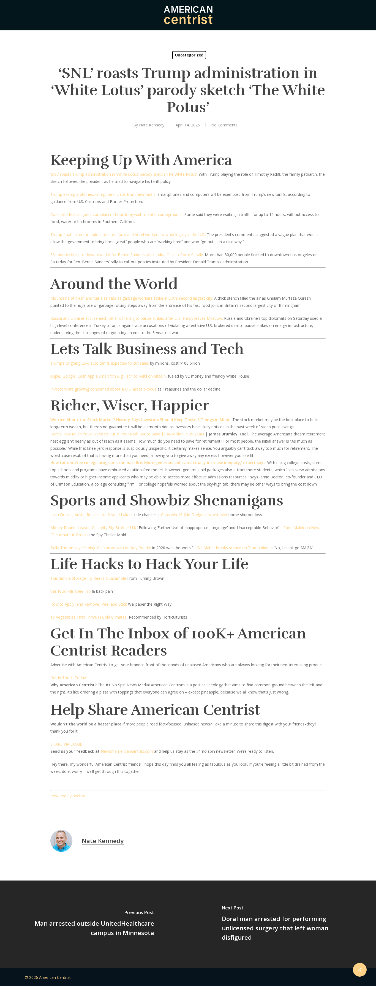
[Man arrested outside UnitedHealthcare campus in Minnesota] (94, 924)
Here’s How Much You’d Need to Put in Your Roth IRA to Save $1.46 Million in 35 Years (127, 434)
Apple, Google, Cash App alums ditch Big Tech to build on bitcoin (108, 376)
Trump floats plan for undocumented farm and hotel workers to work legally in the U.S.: (128, 234)
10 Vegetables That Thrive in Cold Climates (88, 617)
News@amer (112, 751)
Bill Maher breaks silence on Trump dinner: (235, 547)
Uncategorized (189, 55)
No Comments (224, 125)
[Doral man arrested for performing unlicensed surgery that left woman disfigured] (282, 924)
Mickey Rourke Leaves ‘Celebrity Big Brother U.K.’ (94, 527)
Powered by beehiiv (67, 795)
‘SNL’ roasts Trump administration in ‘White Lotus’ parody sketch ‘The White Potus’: (124, 174)
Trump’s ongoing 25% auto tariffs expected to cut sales (99, 363)
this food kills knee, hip (70, 591)
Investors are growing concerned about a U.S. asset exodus (103, 389)
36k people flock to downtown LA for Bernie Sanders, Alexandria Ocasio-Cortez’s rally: (127, 254)
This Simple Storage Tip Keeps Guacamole (88, 578)
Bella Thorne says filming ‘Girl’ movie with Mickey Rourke (100, 547)
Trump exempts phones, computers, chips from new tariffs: (103, 194)
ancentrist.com (140, 751)
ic (125, 751)
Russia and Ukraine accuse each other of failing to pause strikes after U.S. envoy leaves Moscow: (136, 318)
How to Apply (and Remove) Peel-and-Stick (88, 604)
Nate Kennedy (151, 125)
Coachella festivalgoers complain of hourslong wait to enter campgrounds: (116, 214)
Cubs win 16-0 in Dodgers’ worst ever (194, 514)
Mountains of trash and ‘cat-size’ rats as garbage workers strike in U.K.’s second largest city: (131, 298)
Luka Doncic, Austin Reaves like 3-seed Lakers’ (91, 514)
